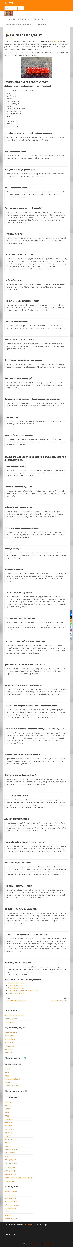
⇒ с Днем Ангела (9, 1136)
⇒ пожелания (8, 1049)
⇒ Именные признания (10, 1218)
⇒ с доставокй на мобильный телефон (14, 1015)
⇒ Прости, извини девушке (11, 1205)
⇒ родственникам (9, 1129)
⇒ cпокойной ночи (9, 1039)
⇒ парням (7, 1112)
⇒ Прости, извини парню (11, 1201)
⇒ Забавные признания (10, 1191)
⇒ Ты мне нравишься (10, 1195)
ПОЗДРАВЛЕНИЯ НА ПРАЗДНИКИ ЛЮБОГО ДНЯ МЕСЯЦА (18, 24)
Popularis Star (46, 1244)
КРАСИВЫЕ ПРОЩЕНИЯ (38, 19)
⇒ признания (8, 1053)
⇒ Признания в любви (10, 1208)
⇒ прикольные (8, 1122)
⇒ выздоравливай (9, 1046)
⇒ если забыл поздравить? (11, 1149)
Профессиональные (42, 24)
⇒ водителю (7, 1082)
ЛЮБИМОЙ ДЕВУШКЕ (10, 19)
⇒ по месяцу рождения (10, 1163)
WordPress (35, 1244)
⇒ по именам (8, 1132)
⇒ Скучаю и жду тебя (10, 1198)
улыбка (11, 38)
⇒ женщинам (8, 1102)
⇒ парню (7, 1072)
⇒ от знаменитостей (9, 1139)
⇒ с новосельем (9, 1036)
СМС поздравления (29, 1225)
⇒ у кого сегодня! (9, 1156)
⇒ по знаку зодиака (9, 1153)
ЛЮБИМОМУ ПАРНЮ (23, 19)
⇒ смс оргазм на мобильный (12, 1079)
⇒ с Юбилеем (8, 1126)
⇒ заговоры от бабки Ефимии (12, 1086)
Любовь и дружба (8, 32)
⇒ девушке (7, 1069)
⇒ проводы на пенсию (10, 1032)
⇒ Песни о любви (9, 1212)
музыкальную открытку (56, 41)
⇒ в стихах (7, 1143)
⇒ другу (6, 1076)
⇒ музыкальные (8, 1119)
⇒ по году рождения (10, 1159)
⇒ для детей (7, 1146)
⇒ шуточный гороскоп (10, 1022)
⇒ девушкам (7, 1109)
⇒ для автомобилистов (10, 1019)
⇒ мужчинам (7, 1105)
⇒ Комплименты (8, 1215)
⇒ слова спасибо (9, 1042)
